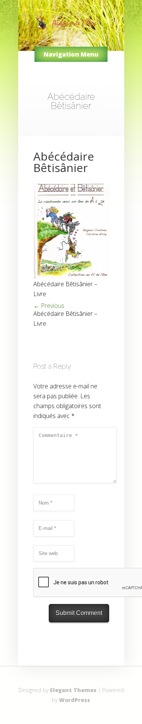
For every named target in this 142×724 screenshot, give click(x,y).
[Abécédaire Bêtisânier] (71, 276)
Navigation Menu (71, 54)
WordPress (74, 699)
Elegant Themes (73, 690)
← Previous (48, 305)
